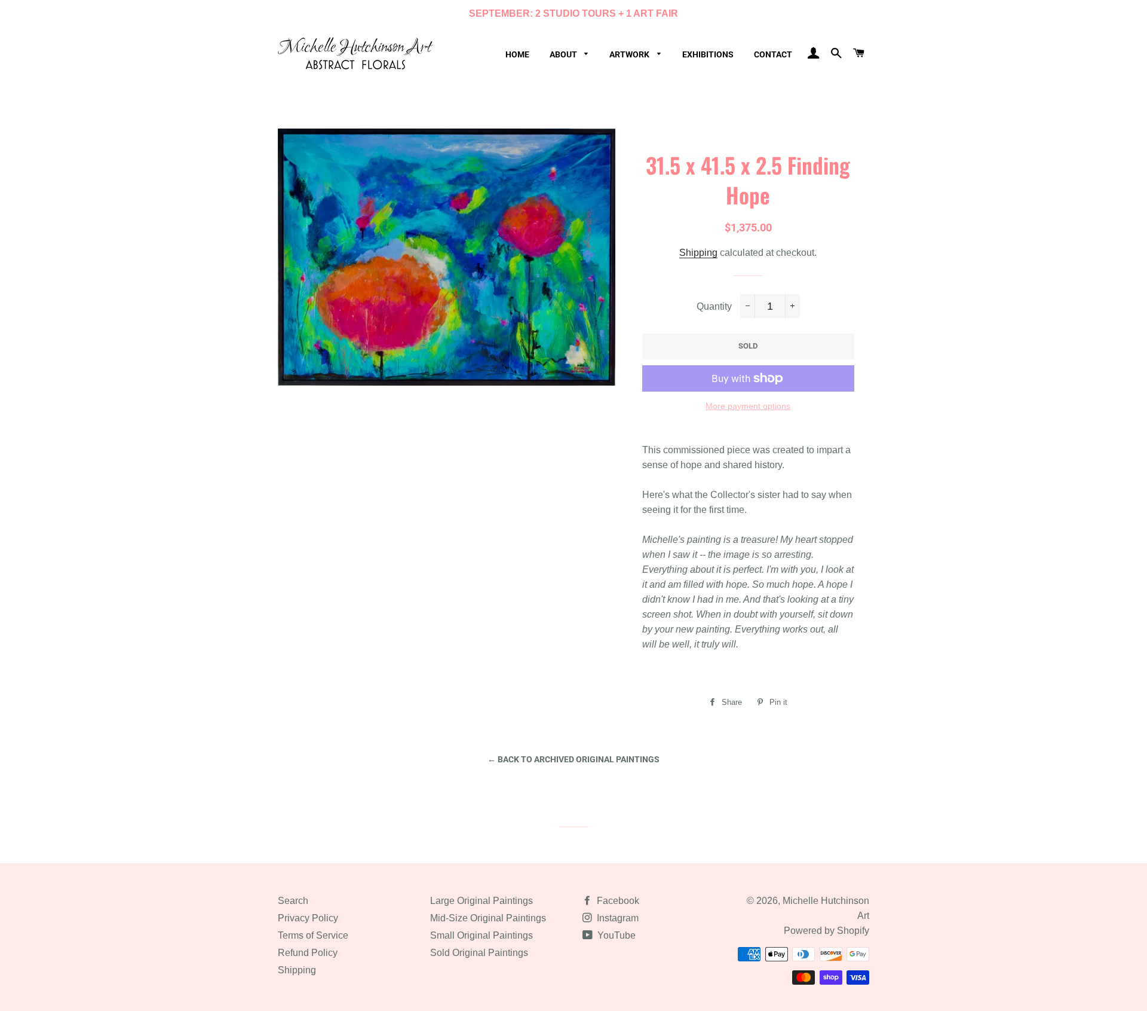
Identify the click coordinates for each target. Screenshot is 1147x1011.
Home (517, 54)
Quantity (714, 306)
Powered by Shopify (826, 931)
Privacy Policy (308, 918)
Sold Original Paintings (479, 953)
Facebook (616, 901)
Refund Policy (308, 953)
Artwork (630, 54)
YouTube (615, 935)
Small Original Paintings (481, 935)
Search (293, 901)
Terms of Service (313, 935)
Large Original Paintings (481, 901)
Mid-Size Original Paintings (488, 918)
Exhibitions (708, 54)
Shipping (698, 253)
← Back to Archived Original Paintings (573, 759)
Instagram (616, 918)
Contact (773, 54)
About (564, 54)
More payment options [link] (748, 406)
